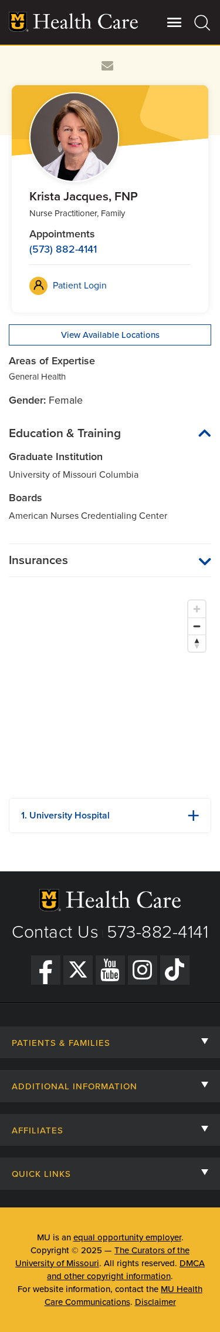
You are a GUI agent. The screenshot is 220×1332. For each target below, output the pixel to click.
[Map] (110, 692)
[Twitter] (78, 970)
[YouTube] (110, 970)
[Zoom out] (196, 626)
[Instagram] (142, 970)
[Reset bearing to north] (196, 643)
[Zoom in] (196, 609)
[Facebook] (45, 970)
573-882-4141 (157, 932)
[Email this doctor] (107, 66)
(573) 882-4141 (63, 249)
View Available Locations (110, 335)
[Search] (202, 22)
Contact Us (55, 932)
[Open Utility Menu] (174, 22)
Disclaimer (155, 1302)
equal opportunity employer (127, 1237)
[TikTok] (174, 970)
